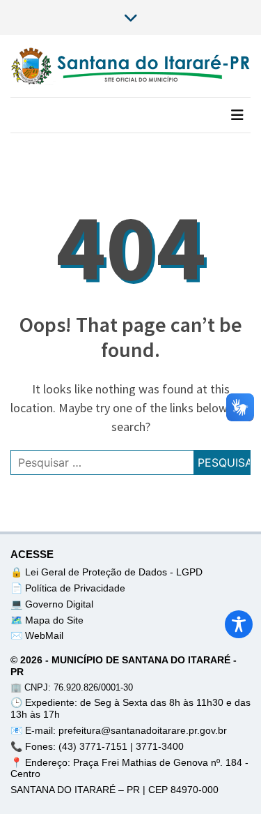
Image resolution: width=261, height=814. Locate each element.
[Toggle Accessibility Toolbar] (238, 624)
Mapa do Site (54, 620)
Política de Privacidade (75, 588)
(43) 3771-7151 (94, 746)
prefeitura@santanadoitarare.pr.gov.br (142, 730)
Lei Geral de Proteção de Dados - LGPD (114, 572)
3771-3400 (160, 746)
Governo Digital (59, 604)
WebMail (44, 635)
